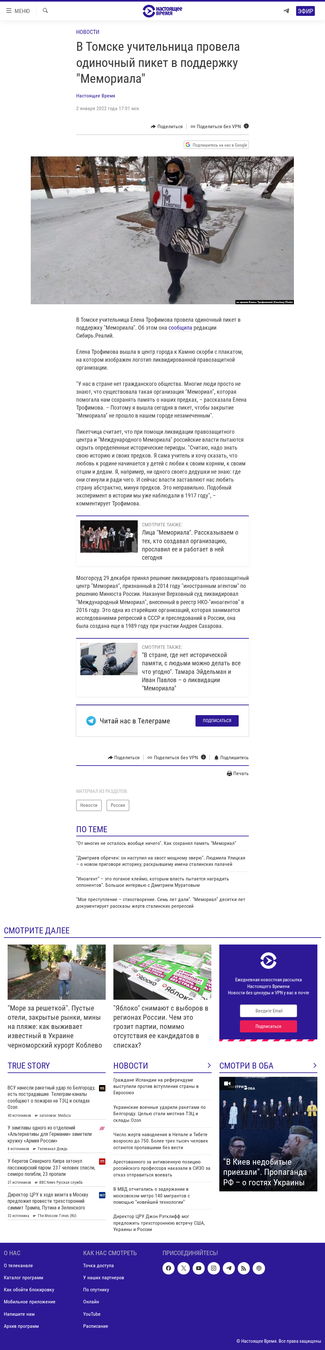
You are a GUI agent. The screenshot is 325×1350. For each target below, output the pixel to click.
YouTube (92, 1314)
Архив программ (21, 1326)
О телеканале (18, 1265)
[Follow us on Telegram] (229, 1268)
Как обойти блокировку (29, 1290)
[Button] (167, 126)
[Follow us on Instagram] (214, 1268)
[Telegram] (286, 11)
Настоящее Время (95, 96)
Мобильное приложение (30, 1302)
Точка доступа (98, 1265)
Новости (87, 32)
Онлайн (91, 1302)
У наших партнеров (103, 1277)
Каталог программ (23, 1277)
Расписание (95, 1326)
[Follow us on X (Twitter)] (183, 1268)
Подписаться (217, 720)
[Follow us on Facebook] (168, 1268)
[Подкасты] (259, 1268)
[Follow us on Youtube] (199, 1268)
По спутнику (96, 1290)
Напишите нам (19, 1314)
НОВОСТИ (130, 1066)
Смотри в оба (246, 1066)
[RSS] (244, 1268)
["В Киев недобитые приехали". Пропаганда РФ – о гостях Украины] (268, 1134)
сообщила (180, 327)
